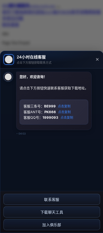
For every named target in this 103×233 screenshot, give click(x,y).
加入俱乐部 (51, 225)
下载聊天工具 (51, 212)
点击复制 (64, 106)
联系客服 (51, 199)
